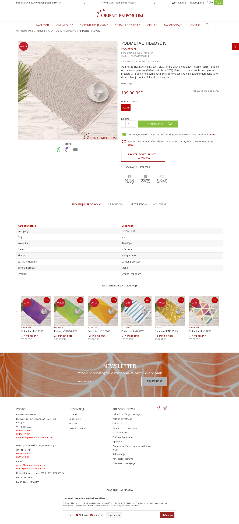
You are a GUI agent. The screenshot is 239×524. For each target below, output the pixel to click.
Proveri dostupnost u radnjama (143, 156)
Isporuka (117, 441)
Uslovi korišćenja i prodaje (126, 414)
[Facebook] (158, 408)
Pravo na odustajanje (124, 463)
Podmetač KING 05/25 (166, 331)
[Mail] (75, 150)
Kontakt (73, 423)
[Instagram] (165, 408)
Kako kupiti (118, 423)
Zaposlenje (75, 418)
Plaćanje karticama (123, 437)
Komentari (160, 204)
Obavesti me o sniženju (206, 90)
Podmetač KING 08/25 (99, 331)
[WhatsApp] (59, 150)
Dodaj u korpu (156, 124)
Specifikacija (138, 204)
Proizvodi (40, 30)
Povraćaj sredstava (123, 458)
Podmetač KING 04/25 (200, 331)
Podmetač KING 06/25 (132, 331)
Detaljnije (126, 83)
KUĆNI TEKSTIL (55, 30)
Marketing (99, 515)
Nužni (70, 515)
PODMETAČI (70, 30)
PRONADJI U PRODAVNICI (86, 204)
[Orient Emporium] (119, 13)
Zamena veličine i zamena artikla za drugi (132, 448)
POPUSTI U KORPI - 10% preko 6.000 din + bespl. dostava (121, 2)
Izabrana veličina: (130, 101)
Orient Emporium (24, 30)
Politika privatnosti (122, 418)
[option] (121, 2)
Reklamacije (119, 454)
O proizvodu (115, 204)
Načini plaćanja (121, 432)
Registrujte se (196, 2)
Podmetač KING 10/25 (32, 331)
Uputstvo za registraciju (125, 428)
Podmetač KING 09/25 (65, 331)
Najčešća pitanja (77, 428)
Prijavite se (154, 381)
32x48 (125, 107)
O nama (73, 414)
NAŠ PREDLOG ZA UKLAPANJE (119, 285)
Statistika (83, 515)
